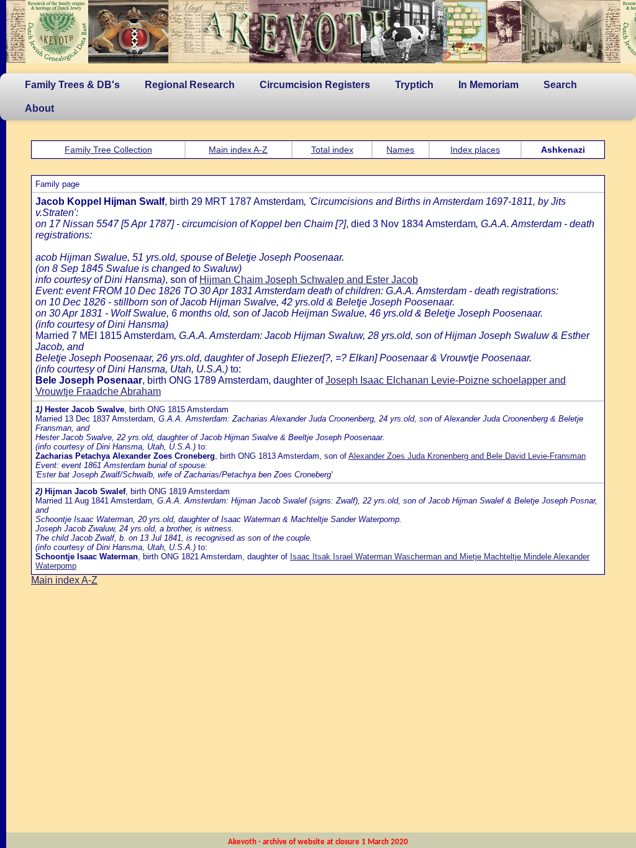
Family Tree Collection (108, 150)
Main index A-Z (238, 150)
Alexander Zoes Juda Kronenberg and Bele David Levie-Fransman (467, 456)
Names (400, 150)
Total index (332, 150)
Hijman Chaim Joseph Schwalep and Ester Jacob (308, 279)
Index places (475, 150)
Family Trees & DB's (72, 84)
